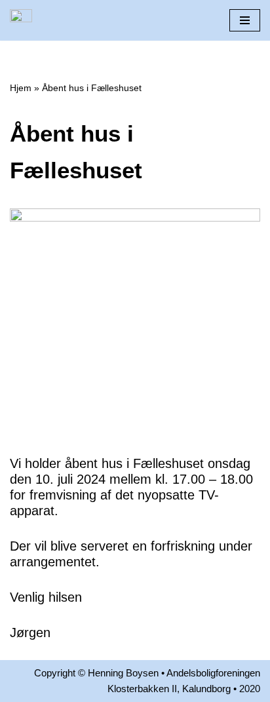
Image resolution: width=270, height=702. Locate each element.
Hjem (20, 88)
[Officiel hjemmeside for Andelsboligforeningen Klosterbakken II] (21, 20)
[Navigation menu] (244, 20)
